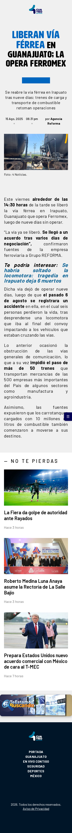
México (36, 776)
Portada (36, 752)
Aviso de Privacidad (36, 808)
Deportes (36, 771)
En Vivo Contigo (36, 761)
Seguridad (36, 766)
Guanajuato (36, 756)
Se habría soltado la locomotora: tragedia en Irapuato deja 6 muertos (36, 272)
